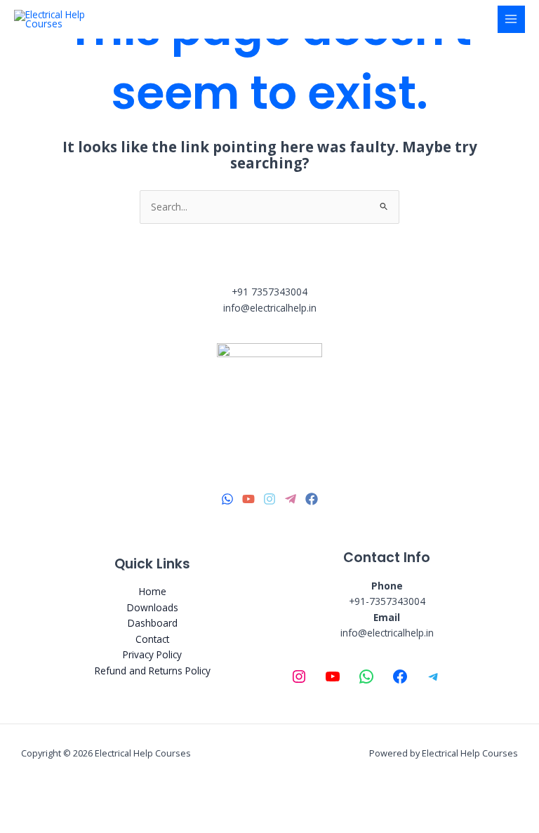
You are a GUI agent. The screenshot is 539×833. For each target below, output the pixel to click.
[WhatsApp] (366, 676)
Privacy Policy (152, 654)
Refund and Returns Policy (153, 670)
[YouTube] (248, 499)
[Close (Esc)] (156, 800)
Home (152, 591)
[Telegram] (290, 499)
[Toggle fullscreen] (66, 800)
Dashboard (153, 622)
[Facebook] (311, 499)
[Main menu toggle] (511, 19)
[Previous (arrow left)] (21, 822)
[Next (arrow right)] (66, 822)
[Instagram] (269, 499)
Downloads (152, 607)
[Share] (111, 800)
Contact (152, 639)
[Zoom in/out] (21, 800)
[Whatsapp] (227, 499)
